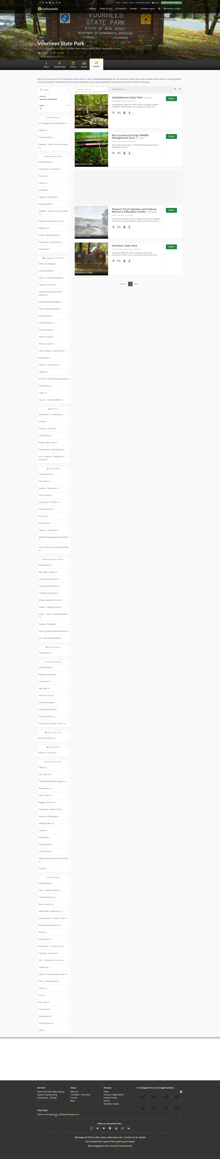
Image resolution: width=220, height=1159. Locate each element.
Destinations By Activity (54, 156)
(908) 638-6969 (58, 53)
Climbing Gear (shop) (49, 593)
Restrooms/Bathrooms (50, 925)
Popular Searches (54, 117)
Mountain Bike (46, 137)
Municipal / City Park (49, 502)
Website (43, 53)
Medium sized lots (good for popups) (51, 293)
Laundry (43, 372)
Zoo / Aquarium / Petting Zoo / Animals (52, 458)
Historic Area (45, 495)
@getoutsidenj (167, 1088)
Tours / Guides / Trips (53, 732)
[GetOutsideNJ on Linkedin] (59, 2)
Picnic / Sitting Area (49, 981)
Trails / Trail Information (54, 762)
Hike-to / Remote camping (51, 278)
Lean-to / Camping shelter (51, 400)
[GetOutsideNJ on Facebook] (91, 1128)
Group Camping (46, 271)
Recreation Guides (172, 9)
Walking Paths (46, 823)
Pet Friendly (45, 386)
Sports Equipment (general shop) (53, 631)
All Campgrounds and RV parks (53, 123)
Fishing (43, 176)
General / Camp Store (49, 365)
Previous (123, 284)
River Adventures (47, 738)
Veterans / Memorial (48, 530)
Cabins (43, 393)
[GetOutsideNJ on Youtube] (53, 2)
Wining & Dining (54, 747)
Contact (156, 2)
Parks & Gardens (53, 468)
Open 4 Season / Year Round (52, 351)
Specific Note (45, 844)
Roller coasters (46, 904)
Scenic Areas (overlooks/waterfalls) (53, 548)
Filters (46, 90)
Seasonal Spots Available (50, 302)
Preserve (44, 516)
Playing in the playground (51, 221)
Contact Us (129, 1137)
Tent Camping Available (49, 309)
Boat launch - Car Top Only (51, 946)
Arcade (43, 422)
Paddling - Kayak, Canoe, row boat (53, 145)
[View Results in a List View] (175, 89)
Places (92, 9)
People (133, 9)
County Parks (46, 474)
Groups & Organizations (114, 1095)
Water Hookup (46, 337)
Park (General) (46, 509)
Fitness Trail (45, 795)
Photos (118, 2)
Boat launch (45, 939)
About (132, 2)
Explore (107, 1101)
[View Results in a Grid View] (180, 89)
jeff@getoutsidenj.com (69, 1114)
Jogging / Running (48, 197)
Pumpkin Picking (47, 702)
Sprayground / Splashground (52, 450)
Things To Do (105, 9)
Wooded (44, 837)
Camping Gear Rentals (49, 586)
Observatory (45, 436)
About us (74, 1092)
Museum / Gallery (47, 429)
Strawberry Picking (48, 709)
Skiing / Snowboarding (49, 235)
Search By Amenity (53, 877)
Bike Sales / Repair (48, 572)
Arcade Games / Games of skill (53, 918)
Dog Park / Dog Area (49, 953)
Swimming (44, 249)
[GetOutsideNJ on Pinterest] (46, 2)
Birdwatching (46, 162)
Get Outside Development (119, 1146)
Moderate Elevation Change (53, 781)
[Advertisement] (128, 187)
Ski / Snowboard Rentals (50, 638)
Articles (125, 2)
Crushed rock (45, 851)
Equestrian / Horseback (50, 169)
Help (41, 37)
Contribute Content (144, 2)
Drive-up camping (47, 264)
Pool (42, 995)
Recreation (44, 523)
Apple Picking (46, 667)
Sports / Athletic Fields (49, 890)
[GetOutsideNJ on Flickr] (49, 2)
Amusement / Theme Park (51, 415)
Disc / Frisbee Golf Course (51, 960)
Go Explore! (120, 9)
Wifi (42, 1030)
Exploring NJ (121, 1142)
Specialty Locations (54, 647)
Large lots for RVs (47, 285)
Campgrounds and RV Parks (53, 258)
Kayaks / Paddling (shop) (50, 607)
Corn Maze (44, 681)
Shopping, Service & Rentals (53, 559)
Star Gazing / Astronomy (50, 242)
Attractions (54, 409)
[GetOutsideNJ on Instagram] (56, 2)
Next (136, 284)
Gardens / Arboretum (49, 488)
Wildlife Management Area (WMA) (53, 538)
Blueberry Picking (47, 674)
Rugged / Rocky (47, 802)
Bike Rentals (45, 565)
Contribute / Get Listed (80, 1095)
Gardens (43, 967)
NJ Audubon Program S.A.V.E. (52, 724)
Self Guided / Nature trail (50, 809)
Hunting (43, 190)
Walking (44, 228)
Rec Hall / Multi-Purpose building (54, 379)
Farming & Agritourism (53, 662)
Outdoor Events (148, 9)
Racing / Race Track (48, 443)
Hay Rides (44, 688)
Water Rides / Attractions (50, 911)
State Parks (44, 481)
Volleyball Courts (47, 897)
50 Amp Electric (46, 323)
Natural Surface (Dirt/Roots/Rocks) (53, 860)
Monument (44, 1009)
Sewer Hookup (46, 330)
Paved (42, 869)
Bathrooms (44, 358)
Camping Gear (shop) (48, 579)
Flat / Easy (45, 774)
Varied (43, 830)
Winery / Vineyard (48, 753)
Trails (42, 767)
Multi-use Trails (46, 344)
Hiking (43, 130)
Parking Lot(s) (46, 1023)
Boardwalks (45, 788)
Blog (72, 1101)
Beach (42, 932)
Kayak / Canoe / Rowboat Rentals (53, 615)
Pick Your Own (46, 695)
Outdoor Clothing (47, 624)
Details (171, 98)
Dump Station (45, 316)
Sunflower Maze (47, 717)
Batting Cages (46, 883)
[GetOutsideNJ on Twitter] (43, 2)
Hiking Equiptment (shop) (50, 600)
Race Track (44, 1002)
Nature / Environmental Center (53, 974)
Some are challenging (49, 816)
